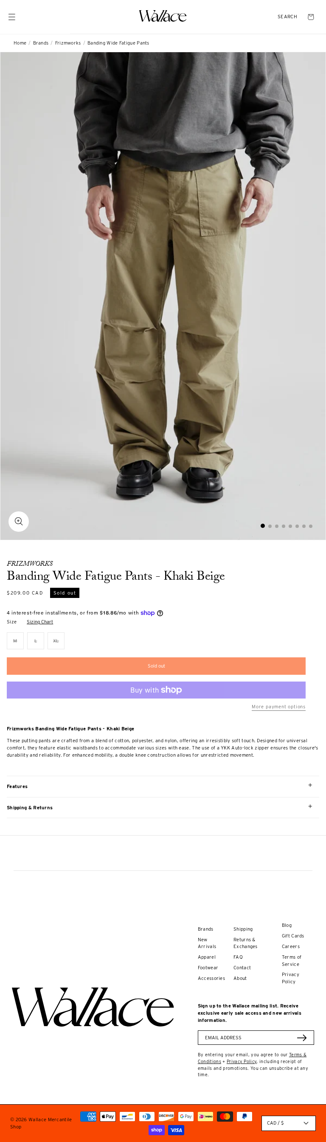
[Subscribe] (302, 1037)
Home (20, 43)
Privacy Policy (241, 1061)
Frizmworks (68, 43)
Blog (287, 925)
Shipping (243, 929)
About (240, 978)
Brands (41, 43)
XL (59, 643)
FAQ (238, 957)
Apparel (207, 957)
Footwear (208, 968)
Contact (242, 968)
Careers (291, 946)
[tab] (263, 526)
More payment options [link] (279, 707)
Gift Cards (293, 936)
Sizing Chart (40, 622)
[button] (287, 16)
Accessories (211, 978)
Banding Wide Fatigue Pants (118, 43)
